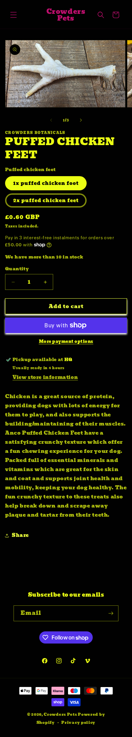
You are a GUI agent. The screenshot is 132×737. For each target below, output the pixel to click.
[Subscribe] (110, 613)
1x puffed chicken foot (46, 183)
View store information (45, 377)
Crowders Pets (60, 714)
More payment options (66, 341)
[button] (13, 14)
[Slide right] (80, 120)
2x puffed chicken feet (46, 200)
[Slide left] (51, 120)
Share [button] (20, 535)
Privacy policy (78, 722)
